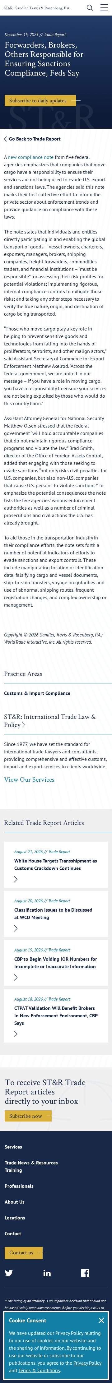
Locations (15, 1217)
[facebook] (87, 1273)
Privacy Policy (87, 1363)
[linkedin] (49, 1273)
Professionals (19, 1186)
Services (13, 1147)
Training (13, 1170)
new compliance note (31, 157)
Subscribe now (25, 1115)
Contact (13, 1233)
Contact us (21, 1252)
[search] (88, 8)
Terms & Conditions (39, 1370)
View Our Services (29, 779)
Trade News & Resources (31, 1162)
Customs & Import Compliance (37, 693)
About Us (15, 1202)
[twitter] (11, 1273)
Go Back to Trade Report (34, 139)
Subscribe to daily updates (37, 100)
